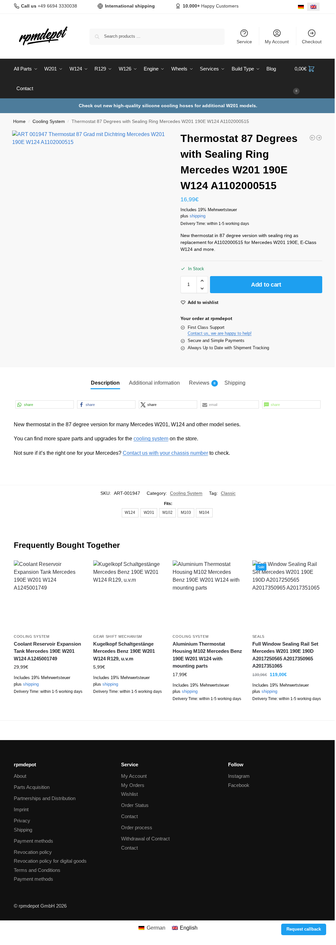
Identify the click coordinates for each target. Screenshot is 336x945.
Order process (136, 827)
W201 (149, 512)
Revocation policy (33, 852)
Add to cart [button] (48, 706)
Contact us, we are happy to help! (220, 333)
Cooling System (48, 121)
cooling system (151, 438)
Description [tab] (105, 383)
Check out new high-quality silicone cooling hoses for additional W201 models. (168, 105)
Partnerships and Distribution (44, 798)
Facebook (238, 785)
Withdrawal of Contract (145, 838)
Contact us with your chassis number (165, 453)
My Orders (132, 785)
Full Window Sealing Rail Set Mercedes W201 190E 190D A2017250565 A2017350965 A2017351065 (285, 655)
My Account (277, 41)
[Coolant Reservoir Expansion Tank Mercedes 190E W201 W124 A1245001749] (48, 595)
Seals (258, 636)
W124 (130, 512)
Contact (129, 816)
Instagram (239, 776)
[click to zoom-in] (91, 209)
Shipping (23, 830)
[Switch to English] (313, 7)
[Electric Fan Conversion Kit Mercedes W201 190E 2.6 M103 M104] (319, 137)
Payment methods (33, 841)
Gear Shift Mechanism (117, 636)
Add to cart (266, 284)
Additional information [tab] (154, 383)
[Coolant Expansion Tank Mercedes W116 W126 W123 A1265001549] (312, 137)
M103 (186, 512)
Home (19, 121)
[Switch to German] (301, 7)
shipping (197, 215)
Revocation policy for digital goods (50, 861)
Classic (228, 493)
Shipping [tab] (234, 383)
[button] (308, 78)
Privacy (22, 820)
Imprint (21, 809)
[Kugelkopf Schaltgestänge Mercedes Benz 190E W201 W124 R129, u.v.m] (128, 595)
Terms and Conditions (37, 870)
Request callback (303, 929)
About (20, 776)
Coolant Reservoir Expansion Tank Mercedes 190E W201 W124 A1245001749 (47, 651)
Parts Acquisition (32, 787)
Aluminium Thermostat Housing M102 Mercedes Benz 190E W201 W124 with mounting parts (207, 655)
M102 (167, 512)
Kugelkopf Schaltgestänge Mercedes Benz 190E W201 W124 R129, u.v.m (124, 651)
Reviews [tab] (202, 383)
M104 (204, 512)
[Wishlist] (73, 570)
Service (244, 41)
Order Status (135, 805)
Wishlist (129, 794)
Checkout (312, 41)
